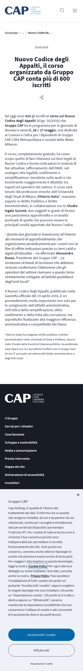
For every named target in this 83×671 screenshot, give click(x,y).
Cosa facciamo (14, 434)
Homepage (11, 32)
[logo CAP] (24, 398)
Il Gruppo (11, 418)
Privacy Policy (40, 576)
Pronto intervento (17, 458)
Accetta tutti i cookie (42, 635)
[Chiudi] (78, 494)
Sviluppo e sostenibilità (21, 442)
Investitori (12, 483)
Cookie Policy (38, 566)
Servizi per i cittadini (19, 426)
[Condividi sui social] (41, 98)
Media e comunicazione (21, 450)
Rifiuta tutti (41, 650)
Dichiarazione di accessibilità (24, 475)
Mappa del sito (15, 467)
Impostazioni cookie (41, 663)
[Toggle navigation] (75, 10)
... (23, 33)
